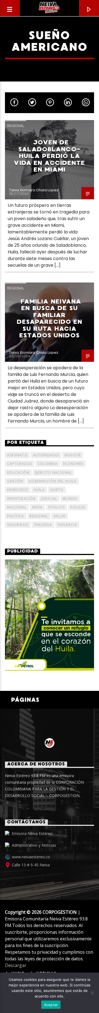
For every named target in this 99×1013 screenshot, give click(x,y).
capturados (19, 463)
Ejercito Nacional (53, 472)
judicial (49, 498)
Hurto (57, 489)
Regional (15, 125)
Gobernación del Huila (52, 481)
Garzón (15, 481)
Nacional (17, 507)
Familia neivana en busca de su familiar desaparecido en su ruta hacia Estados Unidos (49, 318)
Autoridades (46, 455)
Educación (18, 472)
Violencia (67, 524)
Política (15, 516)
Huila (39, 489)
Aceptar (51, 1004)
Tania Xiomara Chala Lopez (33, 190)
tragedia (43, 524)
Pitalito (56, 507)
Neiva (37, 507)
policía (77, 507)
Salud (60, 516)
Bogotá (73, 455)
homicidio (17, 489)
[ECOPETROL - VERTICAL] (49, 615)
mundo (70, 498)
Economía (73, 463)
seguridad (17, 524)
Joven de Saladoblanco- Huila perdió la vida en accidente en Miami (49, 156)
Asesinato (17, 455)
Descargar (15, 965)
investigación (21, 498)
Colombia (48, 463)
